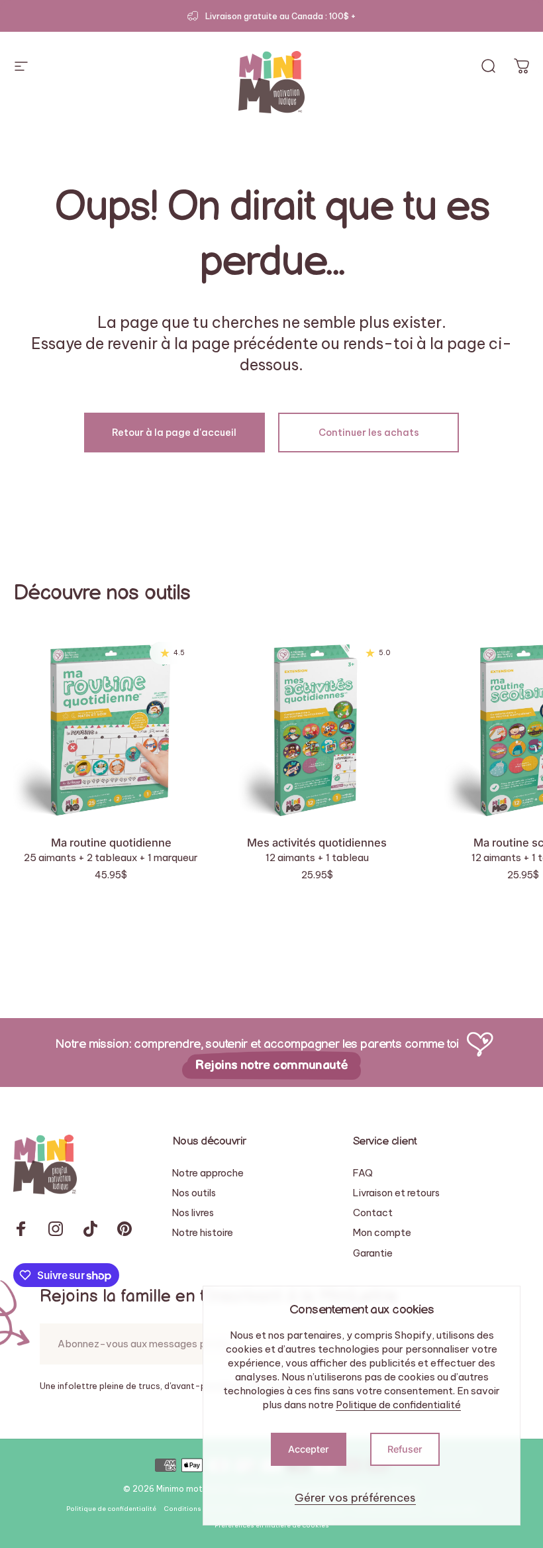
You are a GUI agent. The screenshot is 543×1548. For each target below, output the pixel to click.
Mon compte (382, 1233)
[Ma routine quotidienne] (111, 726)
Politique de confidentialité (398, 1404)
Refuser (404, 1449)
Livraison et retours (396, 1193)
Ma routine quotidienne (111, 842)
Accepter (308, 1449)
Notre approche (208, 1173)
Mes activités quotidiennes (317, 842)
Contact (373, 1213)
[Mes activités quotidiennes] (317, 726)
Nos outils (194, 1193)
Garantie (373, 1253)
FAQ (363, 1173)
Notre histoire (202, 1233)
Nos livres (193, 1213)
